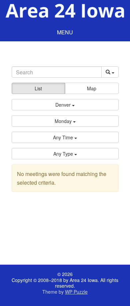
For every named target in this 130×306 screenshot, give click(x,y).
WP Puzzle (76, 291)
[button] (65, 104)
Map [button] (91, 88)
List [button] (38, 88)
